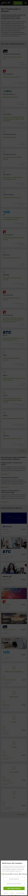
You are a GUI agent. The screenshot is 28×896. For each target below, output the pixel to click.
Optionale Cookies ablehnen (14, 883)
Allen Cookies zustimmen (14, 888)
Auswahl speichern (14, 879)
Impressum (12, 893)
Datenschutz (6, 893)
